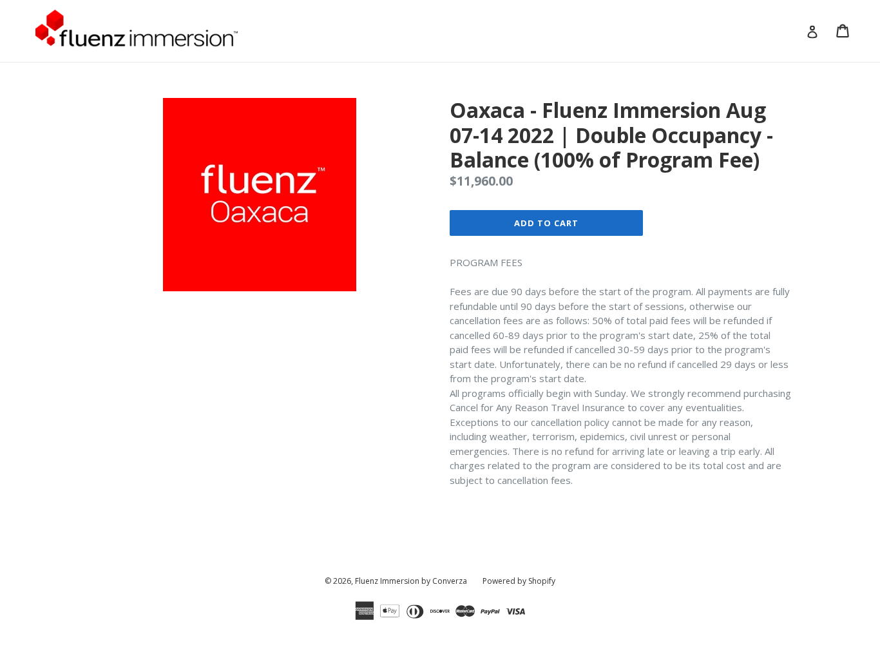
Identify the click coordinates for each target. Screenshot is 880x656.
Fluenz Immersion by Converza (411, 580)
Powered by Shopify (519, 580)
